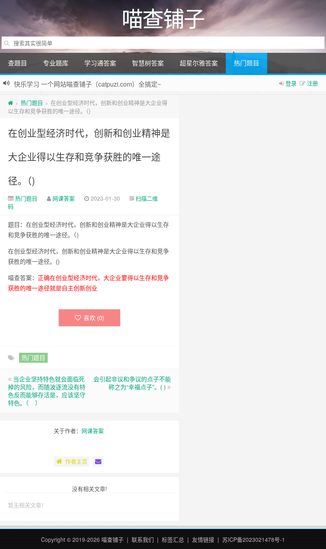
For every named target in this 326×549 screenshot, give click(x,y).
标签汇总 (173, 539)
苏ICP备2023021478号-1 (253, 539)
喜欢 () (93, 317)
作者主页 (76, 461)
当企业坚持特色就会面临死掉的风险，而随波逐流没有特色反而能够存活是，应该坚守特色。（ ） (46, 391)
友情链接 (203, 539)
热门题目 (246, 63)
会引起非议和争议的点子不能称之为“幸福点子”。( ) (132, 383)
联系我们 (143, 539)
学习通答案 (100, 63)
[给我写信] (98, 461)
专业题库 (55, 63)
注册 (312, 83)
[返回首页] (10, 102)
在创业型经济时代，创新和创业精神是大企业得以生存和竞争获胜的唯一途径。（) (89, 156)
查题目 (17, 63)
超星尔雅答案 (199, 63)
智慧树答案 (148, 63)
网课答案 (63, 198)
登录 (291, 83)
